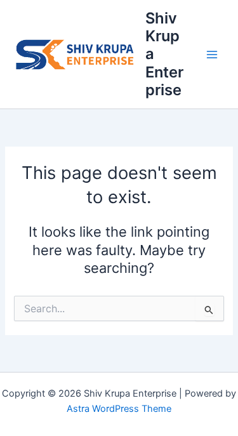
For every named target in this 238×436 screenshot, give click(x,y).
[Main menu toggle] (212, 54)
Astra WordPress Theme (119, 408)
